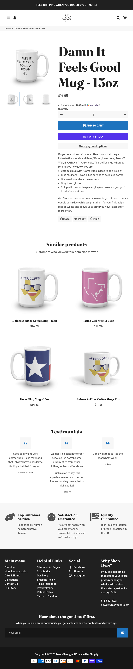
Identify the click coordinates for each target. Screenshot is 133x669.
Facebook (79, 567)
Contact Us (11, 583)
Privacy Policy (45, 587)
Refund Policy (45, 591)
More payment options (93, 146)
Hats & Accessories (16, 571)
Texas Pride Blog (46, 583)
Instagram (79, 575)
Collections (11, 579)
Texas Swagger (65, 654)
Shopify (94, 654)
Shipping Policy (46, 579)
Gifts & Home (12, 575)
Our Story (10, 587)
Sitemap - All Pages (48, 567)
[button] (93, 105)
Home (8, 28)
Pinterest (78, 571)
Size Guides (43, 571)
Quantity (63, 108)
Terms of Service (47, 596)
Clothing (10, 567)
